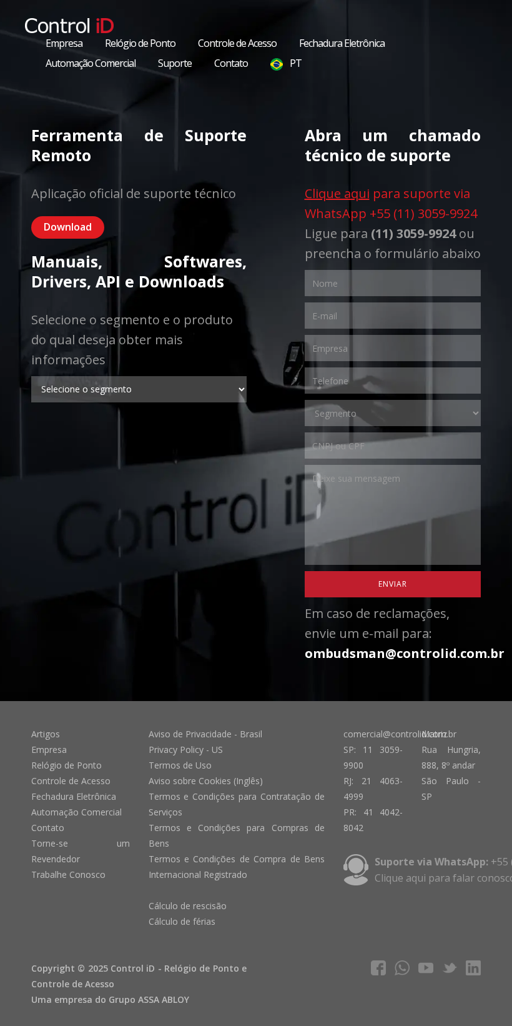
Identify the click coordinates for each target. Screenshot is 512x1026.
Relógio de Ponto (140, 43)
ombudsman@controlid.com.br (405, 653)
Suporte (175, 63)
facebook (378, 967)
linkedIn (473, 967)
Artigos (45, 734)
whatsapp (402, 967)
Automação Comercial (90, 63)
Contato (231, 63)
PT (295, 63)
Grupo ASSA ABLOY (149, 999)
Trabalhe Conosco (68, 874)
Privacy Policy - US (186, 749)
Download (68, 227)
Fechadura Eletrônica (342, 43)
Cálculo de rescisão (188, 906)
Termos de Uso (180, 765)
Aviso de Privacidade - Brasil (205, 734)
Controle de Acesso (237, 43)
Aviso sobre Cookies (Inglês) (206, 781)
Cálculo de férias (182, 921)
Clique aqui (337, 193)
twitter (449, 967)
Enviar (392, 584)
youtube (425, 967)
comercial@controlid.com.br (399, 734)
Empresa (64, 43)
